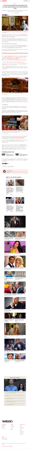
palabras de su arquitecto (6, 63)
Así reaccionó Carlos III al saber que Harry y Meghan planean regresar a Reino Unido (15, 395)
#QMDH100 (16, 58)
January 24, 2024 (20, 62)
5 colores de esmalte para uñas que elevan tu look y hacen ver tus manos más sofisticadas (15, 398)
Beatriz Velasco (9, 170)
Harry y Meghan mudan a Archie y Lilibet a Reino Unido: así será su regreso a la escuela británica (14, 404)
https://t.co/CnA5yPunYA (7, 59)
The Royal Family (10, 166)
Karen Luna (21, 192)
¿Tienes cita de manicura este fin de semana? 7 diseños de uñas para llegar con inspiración (10, 207)
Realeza (15, 3)
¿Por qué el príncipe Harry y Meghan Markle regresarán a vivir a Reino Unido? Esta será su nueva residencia (15, 392)
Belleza (7, 204)
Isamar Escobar (11, 194)
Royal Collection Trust (7, 75)
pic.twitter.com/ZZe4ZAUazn (19, 59)
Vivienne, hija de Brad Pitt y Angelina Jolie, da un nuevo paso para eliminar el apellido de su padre (10, 190)
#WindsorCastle (9, 58)
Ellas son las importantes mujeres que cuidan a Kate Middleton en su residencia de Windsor (24, 155)
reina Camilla (21, 106)
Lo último (4, 166)
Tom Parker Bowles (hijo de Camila (18, 138)
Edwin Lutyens (12, 49)
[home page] (4, 0)
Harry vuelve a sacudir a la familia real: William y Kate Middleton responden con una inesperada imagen (19, 208)
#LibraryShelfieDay (8, 56)
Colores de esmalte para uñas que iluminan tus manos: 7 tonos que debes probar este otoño (20, 189)
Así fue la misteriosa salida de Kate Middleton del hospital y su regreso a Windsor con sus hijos (10, 155)
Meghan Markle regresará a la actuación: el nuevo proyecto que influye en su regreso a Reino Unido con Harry (15, 401)
